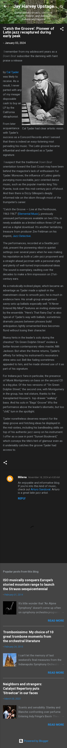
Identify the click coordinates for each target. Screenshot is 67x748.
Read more (56, 620)
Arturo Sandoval (40, 489)
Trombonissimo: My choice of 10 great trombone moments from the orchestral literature (28, 636)
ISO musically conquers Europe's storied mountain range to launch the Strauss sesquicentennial (28, 584)
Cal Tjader (13, 72)
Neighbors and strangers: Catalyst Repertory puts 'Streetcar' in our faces (22, 688)
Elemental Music (29, 213)
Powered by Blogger (35, 741)
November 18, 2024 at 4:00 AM (44, 477)
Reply (21, 498)
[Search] (62, 7)
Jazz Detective (22, 236)
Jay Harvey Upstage (33, 6)
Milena (22, 477)
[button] (62, 29)
